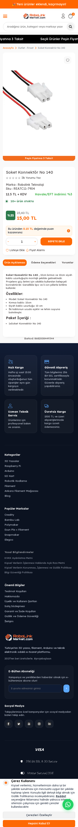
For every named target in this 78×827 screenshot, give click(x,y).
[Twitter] (19, 724)
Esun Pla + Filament (17, 529)
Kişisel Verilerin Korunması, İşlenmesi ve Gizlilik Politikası (38, 567)
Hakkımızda (12, 596)
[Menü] (5, 16)
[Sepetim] (70, 16)
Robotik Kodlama (16, 480)
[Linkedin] (49, 724)
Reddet (61, 796)
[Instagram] (39, 724)
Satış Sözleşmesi (15, 606)
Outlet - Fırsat (26, 47)
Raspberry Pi (13, 465)
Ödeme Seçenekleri (43, 262)
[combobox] (39, 26)
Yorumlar (67, 262)
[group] (39, 107)
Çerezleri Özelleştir (39, 815)
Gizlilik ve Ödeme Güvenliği (21, 616)
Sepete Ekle (56, 241)
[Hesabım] (63, 16)
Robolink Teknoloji (31, 184)
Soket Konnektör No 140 (51, 47)
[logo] (34, 16)
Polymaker (11, 524)
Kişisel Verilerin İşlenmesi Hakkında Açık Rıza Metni (35, 562)
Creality (9, 514)
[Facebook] (8, 724)
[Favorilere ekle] (67, 60)
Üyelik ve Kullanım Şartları (21, 601)
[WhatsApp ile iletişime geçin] (67, 804)
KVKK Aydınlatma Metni (19, 557)
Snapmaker (12, 534)
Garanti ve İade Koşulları (20, 611)
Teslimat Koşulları (15, 591)
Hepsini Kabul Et (39, 823)
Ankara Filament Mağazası (21, 490)
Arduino (9, 470)
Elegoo (9, 539)
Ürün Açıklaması (14, 262)
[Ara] (70, 26)
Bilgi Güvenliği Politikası (19, 572)
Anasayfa (8, 47)
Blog (7, 495)
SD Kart (9, 475)
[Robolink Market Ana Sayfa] (39, 638)
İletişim (9, 621)
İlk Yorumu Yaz (31, 177)
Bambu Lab (12, 519)
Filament (10, 485)
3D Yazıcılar (12, 461)
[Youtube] (29, 724)
